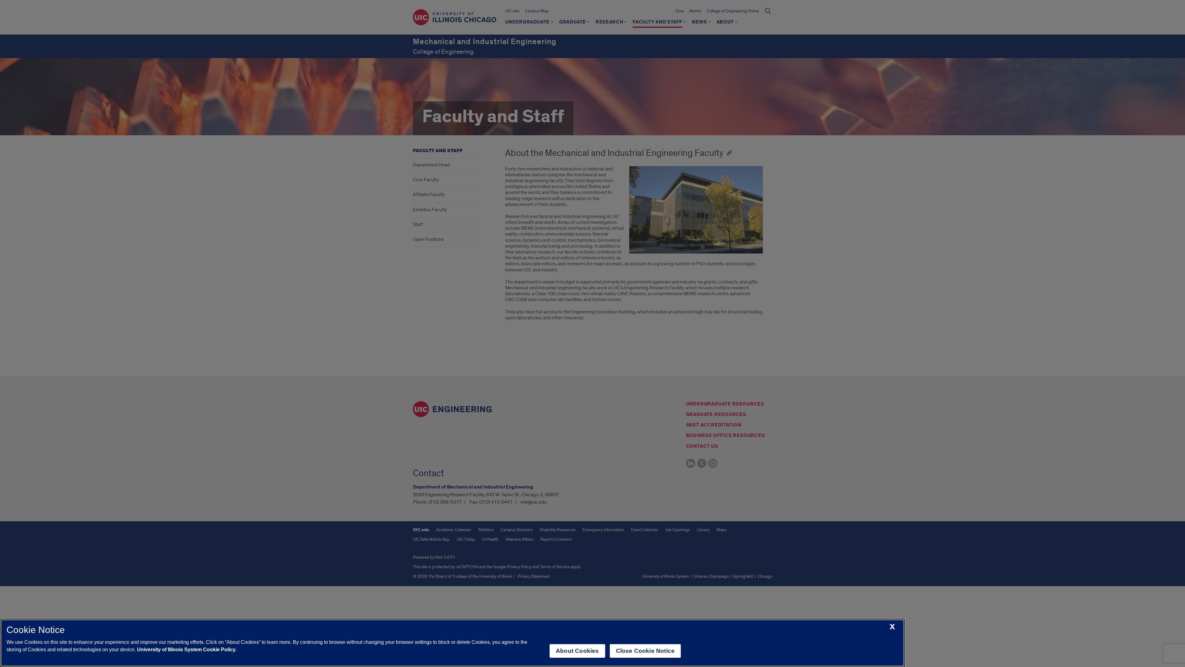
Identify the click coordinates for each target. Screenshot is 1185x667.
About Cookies (577, 651)
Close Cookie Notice (645, 651)
